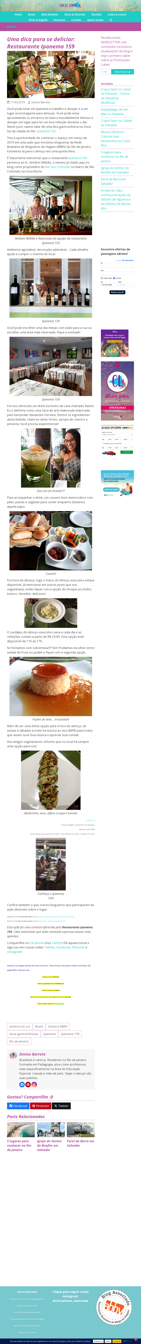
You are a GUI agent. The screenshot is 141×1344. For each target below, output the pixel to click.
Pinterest (78, 947)
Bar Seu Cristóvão (57, 167)
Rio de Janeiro (19, 1041)
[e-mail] (106, 71)
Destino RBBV (58, 1026)
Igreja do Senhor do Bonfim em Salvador (49, 1145)
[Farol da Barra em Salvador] (81, 1129)
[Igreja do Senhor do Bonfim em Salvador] (51, 1129)
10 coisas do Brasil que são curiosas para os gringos (27, 1319)
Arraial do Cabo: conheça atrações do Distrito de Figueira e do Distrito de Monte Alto (116, 199)
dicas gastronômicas (23, 1034)
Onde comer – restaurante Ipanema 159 (51, 921)
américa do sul (19, 1026)
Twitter (57, 943)
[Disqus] (51, 1191)
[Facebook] (22, 1084)
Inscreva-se (123, 72)
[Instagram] (34, 1084)
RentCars (56, 977)
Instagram (14, 952)
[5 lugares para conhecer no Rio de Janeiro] (21, 1129)
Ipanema (49, 1034)
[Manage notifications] (136, 1339)
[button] (111, 19)
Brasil (39, 1026)
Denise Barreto (40, 102)
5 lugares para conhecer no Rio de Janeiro (19, 1145)
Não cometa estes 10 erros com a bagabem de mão (27, 1299)
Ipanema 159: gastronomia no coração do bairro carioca (55, 917)
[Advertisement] (117, 229)
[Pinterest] (28, 1084)
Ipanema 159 (46, 131)
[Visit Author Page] (13, 1055)
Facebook (37, 943)
